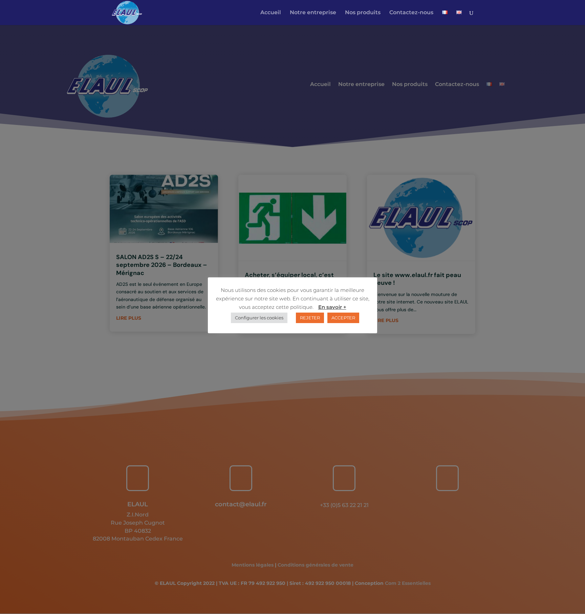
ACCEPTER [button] (343, 317)
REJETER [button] (310, 317)
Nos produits (363, 13)
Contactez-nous (411, 13)
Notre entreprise (313, 13)
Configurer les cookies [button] (259, 317)
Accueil (270, 13)
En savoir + (332, 307)
